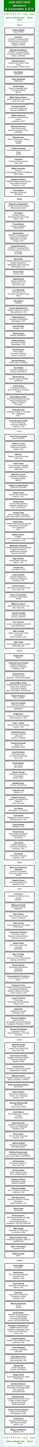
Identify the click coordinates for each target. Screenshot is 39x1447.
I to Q (25, 14)
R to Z (32, 14)
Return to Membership (15, 18)
